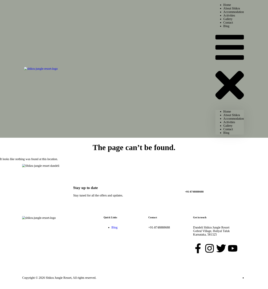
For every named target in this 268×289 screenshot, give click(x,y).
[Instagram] (209, 248)
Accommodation (233, 118)
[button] (229, 69)
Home (227, 111)
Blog (226, 26)
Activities (229, 122)
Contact (228, 129)
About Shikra (231, 115)
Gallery (227, 125)
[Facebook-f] (198, 248)
